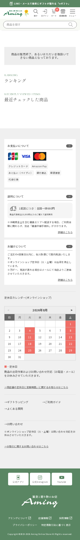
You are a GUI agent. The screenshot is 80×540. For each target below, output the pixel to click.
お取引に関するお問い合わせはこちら (27, 446)
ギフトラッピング (17, 402)
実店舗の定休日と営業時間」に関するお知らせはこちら (37, 387)
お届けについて (16, 246)
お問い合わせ (15, 424)
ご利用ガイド (53, 402)
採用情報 (64, 518)
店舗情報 (43, 518)
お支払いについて (18, 146)
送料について (15, 196)
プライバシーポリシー (25, 525)
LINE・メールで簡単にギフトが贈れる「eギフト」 (42, 3)
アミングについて (18, 518)
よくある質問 (15, 409)
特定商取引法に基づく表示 (56, 525)
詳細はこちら (65, 232)
